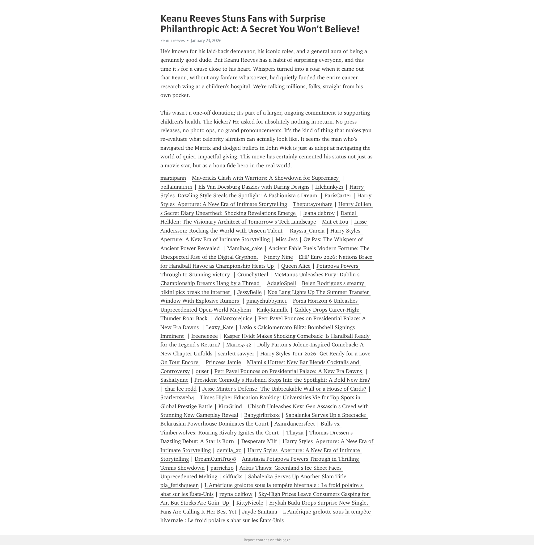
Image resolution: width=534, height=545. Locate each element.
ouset (202, 371)
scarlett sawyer (236, 353)
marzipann (173, 177)
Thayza (294, 432)
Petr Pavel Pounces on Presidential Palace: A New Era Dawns (288, 371)
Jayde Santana (259, 511)
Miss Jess (287, 239)
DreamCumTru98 (215, 458)
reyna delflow (235, 494)
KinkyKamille (273, 309)
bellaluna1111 (176, 186)
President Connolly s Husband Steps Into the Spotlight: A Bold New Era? (282, 379)
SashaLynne (174, 379)
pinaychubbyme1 (266, 300)
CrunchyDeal (252, 274)
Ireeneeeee (204, 336)
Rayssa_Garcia (307, 230)
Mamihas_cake (245, 248)
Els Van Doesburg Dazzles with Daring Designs (253, 186)
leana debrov (319, 213)
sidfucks (232, 476)
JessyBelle (249, 292)
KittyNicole (249, 502)
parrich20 (222, 467)
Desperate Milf (259, 441)
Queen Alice (296, 265)
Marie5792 (238, 344)
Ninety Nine (278, 257)
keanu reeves (172, 40)
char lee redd (181, 388)
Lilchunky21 (329, 186)
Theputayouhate (313, 204)
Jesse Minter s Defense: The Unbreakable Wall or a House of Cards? (284, 388)
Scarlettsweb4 (177, 397)
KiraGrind (230, 406)
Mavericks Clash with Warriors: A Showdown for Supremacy (266, 177)
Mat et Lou (335, 221)
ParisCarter (337, 195)
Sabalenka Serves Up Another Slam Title (298, 476)
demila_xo (229, 450)
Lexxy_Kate (220, 327)
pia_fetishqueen (179, 485)
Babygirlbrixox (262, 415)
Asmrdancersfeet (294, 423)
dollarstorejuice (233, 318)
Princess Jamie (223, 362)
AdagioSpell (281, 283)
